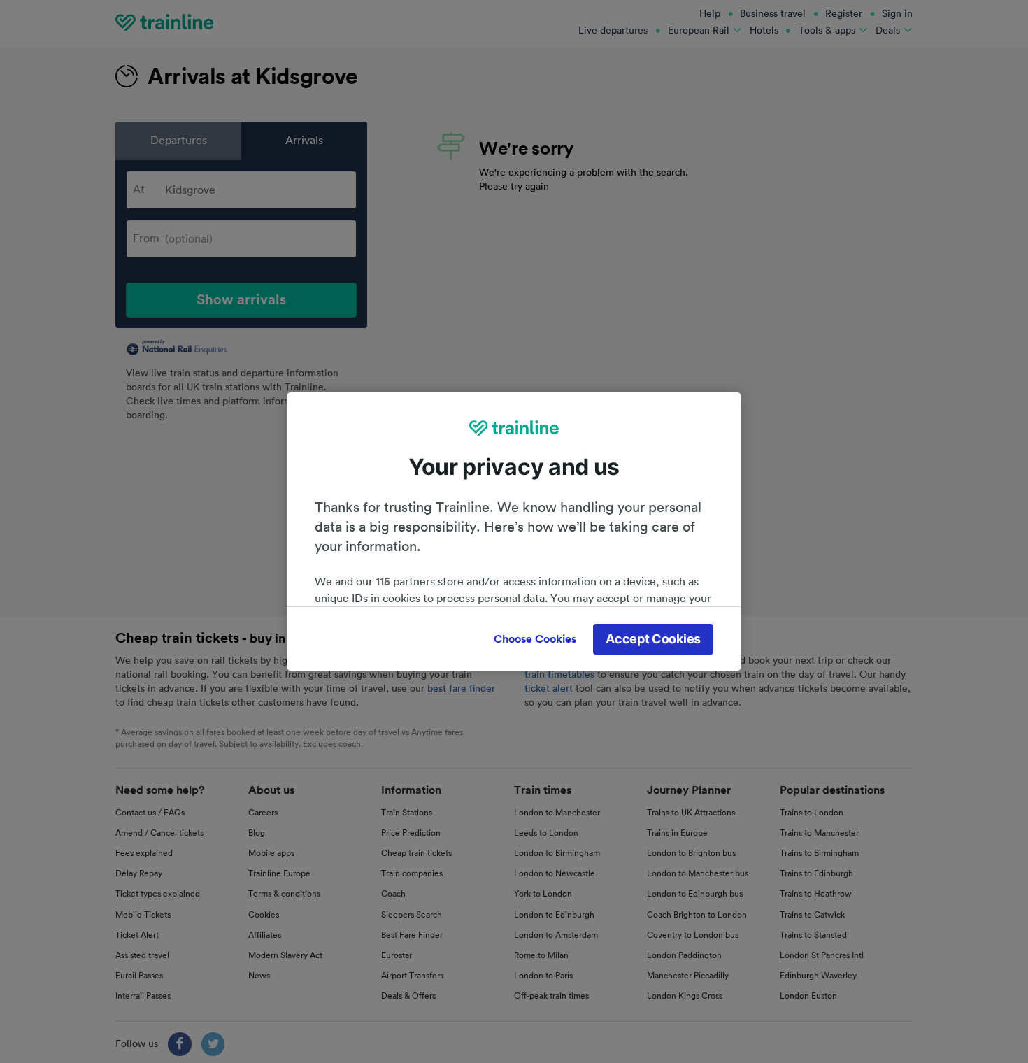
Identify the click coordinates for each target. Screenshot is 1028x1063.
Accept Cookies (653, 639)
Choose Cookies (535, 639)
